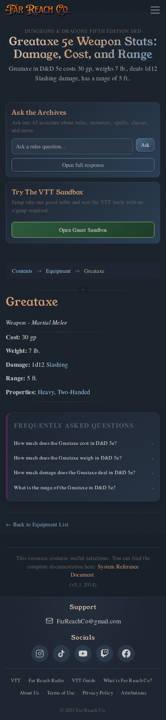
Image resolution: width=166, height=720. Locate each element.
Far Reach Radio (46, 680)
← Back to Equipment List (37, 524)
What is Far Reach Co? (127, 680)
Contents (22, 270)
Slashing (57, 364)
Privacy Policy (98, 692)
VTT (16, 680)
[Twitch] (104, 653)
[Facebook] (126, 653)
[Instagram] (39, 653)
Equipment (58, 270)
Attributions (133, 692)
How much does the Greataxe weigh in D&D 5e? (68, 457)
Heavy (46, 392)
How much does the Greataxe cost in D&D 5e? (65, 442)
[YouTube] (83, 653)
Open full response (83, 165)
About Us (29, 692)
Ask (145, 144)
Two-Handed (74, 392)
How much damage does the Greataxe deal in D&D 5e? (75, 472)
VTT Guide (84, 680)
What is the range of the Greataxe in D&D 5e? (64, 487)
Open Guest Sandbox (83, 229)
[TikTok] (61, 653)
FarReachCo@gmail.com (89, 621)
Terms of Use (61, 692)
